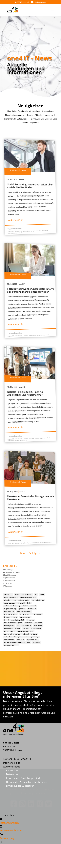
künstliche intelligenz (13, 623)
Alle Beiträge (8, 569)
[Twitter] (48, 805)
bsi (36, 594)
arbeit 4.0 (11, 232)
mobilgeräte (9, 625)
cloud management (28, 597)
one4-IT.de (33, 789)
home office (9, 611)
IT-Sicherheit (8, 583)
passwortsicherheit (12, 628)
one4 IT (22, 180)
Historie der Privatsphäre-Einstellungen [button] (27, 782)
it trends (30, 620)
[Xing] (39, 805)
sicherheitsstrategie (12, 637)
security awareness (25, 631)
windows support (11, 645)
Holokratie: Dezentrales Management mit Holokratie (30, 498)
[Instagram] (22, 805)
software (20, 640)
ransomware (9, 631)
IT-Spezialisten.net (21, 793)
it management (10, 617)
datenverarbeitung (12, 606)
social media (9, 640)
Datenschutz (13, 774)
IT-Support (7, 586)
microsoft (38, 623)
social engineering (31, 637)
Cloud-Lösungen (9, 575)
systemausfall (32, 640)
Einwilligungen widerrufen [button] (20, 785)
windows (36, 642)
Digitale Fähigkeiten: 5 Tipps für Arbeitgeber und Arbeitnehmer (25, 393)
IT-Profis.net (47, 789)
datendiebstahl (38, 600)
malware (28, 623)
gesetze (31, 335)
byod (42, 594)
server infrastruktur (12, 634)
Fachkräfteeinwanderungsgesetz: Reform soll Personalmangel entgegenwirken (30, 290)
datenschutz (9, 603)
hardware (32, 609)
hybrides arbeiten (45, 438)
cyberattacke (23, 600)
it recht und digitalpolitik (14, 620)
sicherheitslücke (30, 634)
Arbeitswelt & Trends (18, 170)
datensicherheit (23, 603)
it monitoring (25, 617)
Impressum (12, 770)
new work (45, 231)
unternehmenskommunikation (17, 440)
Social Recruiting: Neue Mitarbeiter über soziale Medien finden (30, 186)
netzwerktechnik (24, 625)
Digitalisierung (9, 578)
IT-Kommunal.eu (42, 793)
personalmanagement (15, 233)
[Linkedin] (30, 805)
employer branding (35, 231)
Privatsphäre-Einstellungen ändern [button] (24, 778)
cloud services (10, 600)
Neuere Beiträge (29, 553)
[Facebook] (13, 805)
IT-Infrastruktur (9, 580)
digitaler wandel (34, 438)
